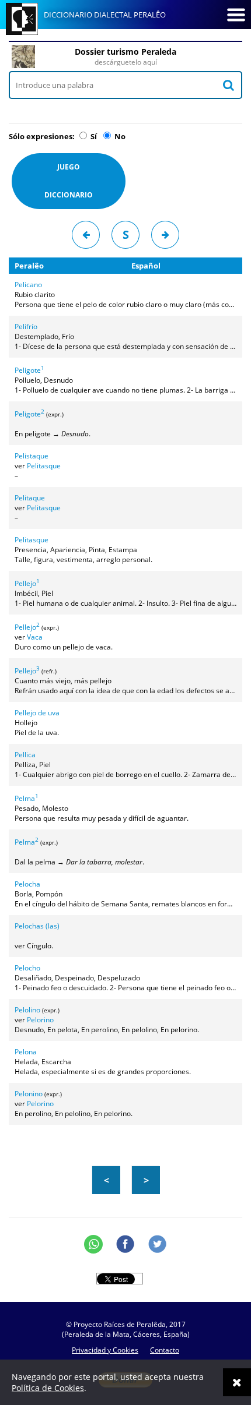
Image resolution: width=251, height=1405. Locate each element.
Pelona (26, 1052)
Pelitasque (44, 466)
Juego (68, 181)
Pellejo (27, 583)
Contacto (164, 1350)
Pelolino (27, 1010)
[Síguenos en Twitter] (157, 1244)
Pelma (27, 798)
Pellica (25, 755)
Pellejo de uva (37, 713)
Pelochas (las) (37, 926)
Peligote (29, 370)
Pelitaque (30, 498)
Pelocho (27, 968)
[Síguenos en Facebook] (125, 1244)
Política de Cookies (48, 1387)
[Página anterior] (86, 235)
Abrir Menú (235, 14)
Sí (93, 136)
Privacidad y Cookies (105, 1350)
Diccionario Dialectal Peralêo (105, 14)
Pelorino (40, 1020)
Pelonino (29, 1094)
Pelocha (27, 884)
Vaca (35, 637)
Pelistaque (31, 456)
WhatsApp (93, 1244)
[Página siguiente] (165, 235)
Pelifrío (26, 326)
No (119, 136)
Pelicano (28, 285)
